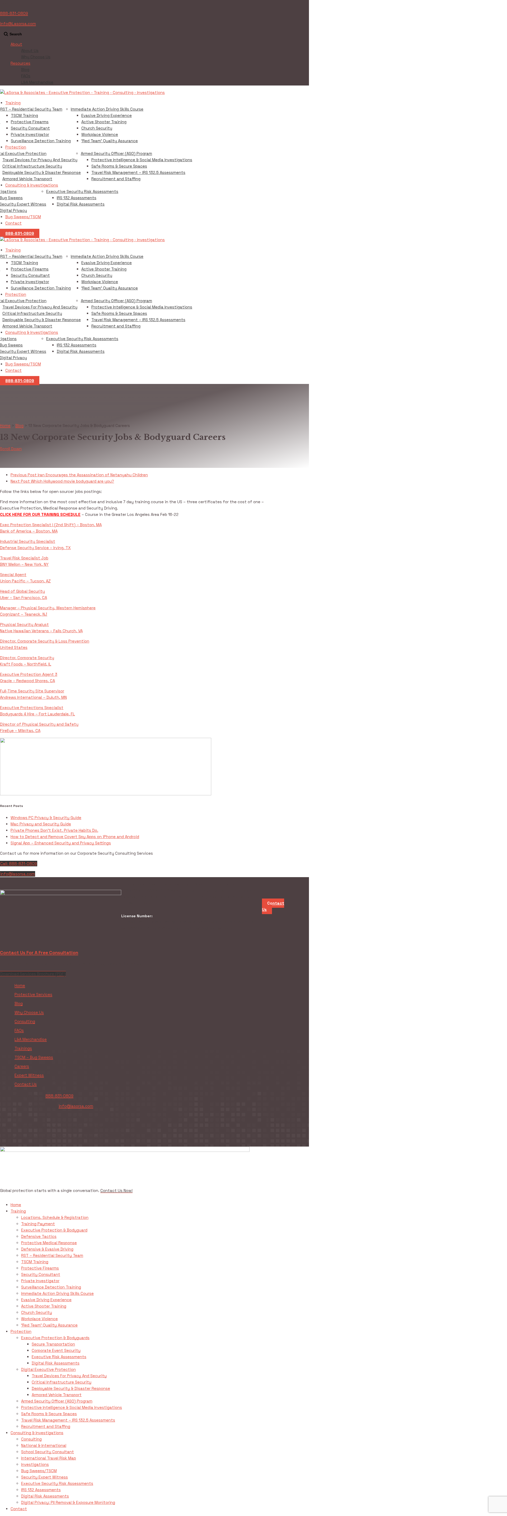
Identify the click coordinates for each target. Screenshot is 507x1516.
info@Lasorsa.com (18, 23)
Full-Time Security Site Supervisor (32, 690)
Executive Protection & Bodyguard (54, 1230)
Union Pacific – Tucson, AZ (25, 580)
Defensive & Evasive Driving (47, 1249)
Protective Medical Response (49, 1242)
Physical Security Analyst (24, 624)
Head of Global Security (22, 591)
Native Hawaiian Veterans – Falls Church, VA (41, 630)
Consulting (25, 1021)
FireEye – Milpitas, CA (20, 730)
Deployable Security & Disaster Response (41, 172)
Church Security (96, 128)
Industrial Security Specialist (27, 541)
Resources (20, 63)
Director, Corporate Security (27, 657)
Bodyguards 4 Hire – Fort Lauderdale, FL (37, 713)
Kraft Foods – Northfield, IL (25, 664)
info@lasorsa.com (17, 873)
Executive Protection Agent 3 (28, 674)
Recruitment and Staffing (115, 178)
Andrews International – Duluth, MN (33, 697)
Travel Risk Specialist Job (24, 557)
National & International (43, 1445)
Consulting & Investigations (31, 185)
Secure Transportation (53, 1344)
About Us (30, 50)
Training (13, 102)
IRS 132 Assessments (76, 197)
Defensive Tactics (39, 1236)
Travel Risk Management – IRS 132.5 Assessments (138, 172)
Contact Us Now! (116, 1190)
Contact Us (26, 1084)
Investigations (35, 1464)
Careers (22, 1066)
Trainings (23, 1048)
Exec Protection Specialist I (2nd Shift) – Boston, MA (51, 524)
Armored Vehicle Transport (27, 178)
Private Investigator (30, 134)
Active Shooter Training (103, 121)
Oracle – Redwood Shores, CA (27, 680)
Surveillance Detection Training (41, 140)
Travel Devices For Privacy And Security (39, 159)
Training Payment (38, 1223)
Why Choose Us (35, 56)
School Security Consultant (47, 1451)
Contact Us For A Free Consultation (39, 953)
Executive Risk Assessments (59, 1356)
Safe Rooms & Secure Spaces (119, 166)
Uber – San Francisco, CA (23, 597)
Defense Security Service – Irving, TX (35, 547)
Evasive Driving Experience (106, 115)
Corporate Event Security (56, 1350)
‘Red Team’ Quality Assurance (109, 140)
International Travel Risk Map (48, 1458)
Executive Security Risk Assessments (82, 191)
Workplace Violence (99, 134)
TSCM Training (24, 115)
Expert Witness (29, 1075)
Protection (15, 147)
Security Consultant (30, 128)
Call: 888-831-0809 (18, 863)
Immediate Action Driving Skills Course (107, 109)
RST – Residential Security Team (31, 109)
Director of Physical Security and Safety (39, 724)
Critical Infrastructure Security (32, 166)
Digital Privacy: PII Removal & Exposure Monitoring (68, 1502)
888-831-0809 (14, 13)
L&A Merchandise (37, 82)
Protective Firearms (30, 121)
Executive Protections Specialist (31, 707)
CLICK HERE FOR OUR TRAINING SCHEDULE (40, 514)
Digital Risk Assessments (81, 204)
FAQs (25, 75)
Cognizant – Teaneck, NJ (23, 614)
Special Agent (13, 574)
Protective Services (33, 994)
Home (20, 985)
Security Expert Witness (44, 1477)
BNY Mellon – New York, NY (24, 564)
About (16, 44)
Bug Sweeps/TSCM (23, 216)
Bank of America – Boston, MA (29, 531)
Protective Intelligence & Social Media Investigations (141, 159)
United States (13, 647)
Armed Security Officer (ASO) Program (116, 153)
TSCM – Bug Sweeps (34, 1057)
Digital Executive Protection (48, 1369)
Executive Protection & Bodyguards (55, 1337)
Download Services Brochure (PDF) (32, 973)
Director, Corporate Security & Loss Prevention (44, 641)
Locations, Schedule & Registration (54, 1217)
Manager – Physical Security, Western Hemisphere (48, 607)
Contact (13, 223)
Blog (25, 69)
